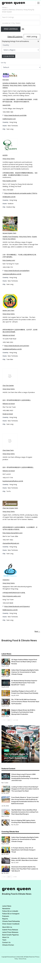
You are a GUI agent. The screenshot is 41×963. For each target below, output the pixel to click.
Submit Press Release (10, 930)
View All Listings (14, 36)
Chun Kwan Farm (8, 450)
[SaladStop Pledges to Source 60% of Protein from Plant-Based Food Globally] (5, 693)
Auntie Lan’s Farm (8, 310)
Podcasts (5, 916)
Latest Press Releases (10, 932)
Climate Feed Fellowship (11, 921)
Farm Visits (21, 83)
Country (6, 45)
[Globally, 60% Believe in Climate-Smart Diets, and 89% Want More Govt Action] (5, 860)
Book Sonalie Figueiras (10, 935)
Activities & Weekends (10, 83)
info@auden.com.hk (9, 197)
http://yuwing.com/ (9, 260)
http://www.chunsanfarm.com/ (12, 533)
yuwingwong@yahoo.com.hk (12, 274)
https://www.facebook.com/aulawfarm (16, 271)
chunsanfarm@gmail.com (11, 543)
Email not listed (8, 414)
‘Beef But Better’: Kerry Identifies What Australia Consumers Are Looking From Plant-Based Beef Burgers (24, 812)
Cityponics (6, 580)
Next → (37, 631)
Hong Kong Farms (16, 85)
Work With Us (7, 927)
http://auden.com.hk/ (9, 181)
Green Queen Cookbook (10, 924)
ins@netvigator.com (9, 119)
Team (4, 940)
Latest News (6, 906)
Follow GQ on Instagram (10, 914)
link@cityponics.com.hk (10, 610)
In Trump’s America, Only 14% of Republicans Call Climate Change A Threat (23, 850)
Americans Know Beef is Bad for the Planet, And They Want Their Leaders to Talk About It (24, 869)
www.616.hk (6, 105)
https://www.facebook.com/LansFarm (16, 346)
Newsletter (6, 908)
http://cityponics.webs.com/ (12, 596)
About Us (5, 937)
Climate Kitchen (8, 945)
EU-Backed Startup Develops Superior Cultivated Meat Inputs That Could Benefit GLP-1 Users (24, 683)
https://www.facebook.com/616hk (15, 115)
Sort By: (3, 63)
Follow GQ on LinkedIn (10, 911)
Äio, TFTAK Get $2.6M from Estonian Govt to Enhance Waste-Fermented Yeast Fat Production (25, 701)
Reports (5, 919)
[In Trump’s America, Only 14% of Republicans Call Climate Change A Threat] (5, 850)
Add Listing (32, 36)
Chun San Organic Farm (10, 508)
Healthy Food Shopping (10, 236)
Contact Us (6, 942)
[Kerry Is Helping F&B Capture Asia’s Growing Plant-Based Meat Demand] (5, 822)
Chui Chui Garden (8, 385)
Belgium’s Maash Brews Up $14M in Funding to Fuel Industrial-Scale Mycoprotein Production (23, 712)
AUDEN (5, 155)
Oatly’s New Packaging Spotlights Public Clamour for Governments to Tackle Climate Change (25, 672)
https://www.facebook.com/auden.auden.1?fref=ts (20, 193)
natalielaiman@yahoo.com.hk (12, 349)
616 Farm (6, 80)
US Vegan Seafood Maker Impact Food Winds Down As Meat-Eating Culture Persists (24, 661)
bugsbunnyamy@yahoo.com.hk (13, 481)
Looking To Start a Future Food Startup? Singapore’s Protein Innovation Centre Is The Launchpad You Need (25, 789)
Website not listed (9, 335)
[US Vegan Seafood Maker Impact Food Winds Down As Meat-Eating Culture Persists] (5, 662)
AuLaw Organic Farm (9, 233)
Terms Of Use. (22, 958)
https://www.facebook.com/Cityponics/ (17, 606)
